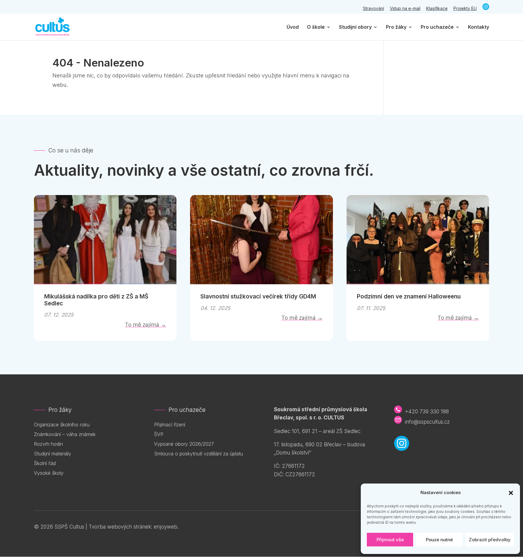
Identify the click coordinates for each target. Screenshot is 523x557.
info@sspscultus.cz (427, 422)
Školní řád (45, 463)
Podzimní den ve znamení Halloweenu (409, 296)
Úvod (293, 27)
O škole (316, 27)
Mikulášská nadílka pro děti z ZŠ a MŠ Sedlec (96, 300)
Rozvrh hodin (48, 444)
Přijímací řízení (169, 425)
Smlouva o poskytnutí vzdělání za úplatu (198, 454)
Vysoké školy (49, 473)
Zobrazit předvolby (490, 539)
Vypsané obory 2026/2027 (184, 444)
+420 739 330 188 (427, 412)
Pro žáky (396, 27)
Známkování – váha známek (65, 434)
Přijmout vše (390, 539)
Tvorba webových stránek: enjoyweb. (134, 527)
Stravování (373, 8)
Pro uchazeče (437, 27)
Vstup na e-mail (405, 8)
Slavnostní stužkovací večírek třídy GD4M (258, 296)
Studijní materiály (52, 454)
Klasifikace (437, 8)
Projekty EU (465, 8)
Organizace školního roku (62, 425)
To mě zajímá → (145, 324)
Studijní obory (355, 27)
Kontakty (478, 27)
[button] (511, 493)
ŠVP (158, 434)
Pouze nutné (439, 539)
